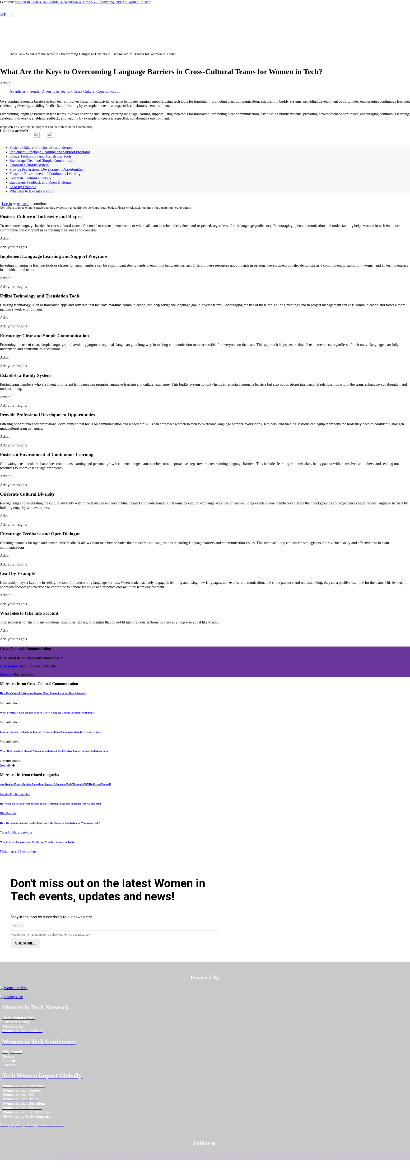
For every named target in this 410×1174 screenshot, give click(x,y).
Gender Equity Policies (15, 794)
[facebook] (5, 1156)
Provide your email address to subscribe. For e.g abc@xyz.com (51, 934)
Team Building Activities (16, 832)
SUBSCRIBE (25, 943)
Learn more (9, 666)
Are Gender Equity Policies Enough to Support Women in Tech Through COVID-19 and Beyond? (55, 784)
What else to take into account (31, 191)
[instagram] (28, 1156)
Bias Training (9, 813)
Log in (7, 204)
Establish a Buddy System (29, 165)
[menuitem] (18, 1018)
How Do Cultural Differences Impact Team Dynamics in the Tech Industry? (43, 693)
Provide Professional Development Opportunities (46, 169)
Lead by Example (22, 187)
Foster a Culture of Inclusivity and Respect (41, 147)
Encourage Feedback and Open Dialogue (40, 182)
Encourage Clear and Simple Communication (43, 160)
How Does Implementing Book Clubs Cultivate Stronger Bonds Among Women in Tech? (50, 822)
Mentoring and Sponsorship (18, 851)
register (23, 204)
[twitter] (40, 1156)
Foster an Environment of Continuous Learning (44, 174)
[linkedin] (16, 1156)
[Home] (6, 15)
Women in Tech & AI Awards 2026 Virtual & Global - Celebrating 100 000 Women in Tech (83, 2)
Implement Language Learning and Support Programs (49, 152)
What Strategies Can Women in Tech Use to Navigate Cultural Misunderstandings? (47, 712)
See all (5, 765)
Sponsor (7, 674)
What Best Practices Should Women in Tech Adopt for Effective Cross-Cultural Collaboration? (54, 750)
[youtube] (51, 1156)
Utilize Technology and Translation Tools (40, 156)
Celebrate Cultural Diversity (30, 178)
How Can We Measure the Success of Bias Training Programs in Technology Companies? (50, 803)
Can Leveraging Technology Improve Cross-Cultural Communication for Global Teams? (51, 731)
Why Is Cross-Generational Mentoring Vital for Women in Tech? (37, 841)
